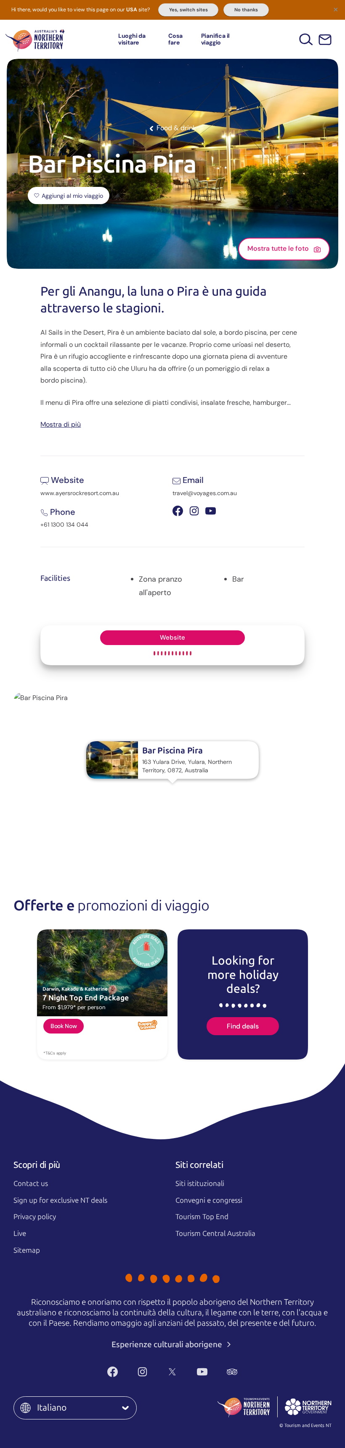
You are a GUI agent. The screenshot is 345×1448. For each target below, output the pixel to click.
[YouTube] (202, 1372)
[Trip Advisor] (232, 1372)
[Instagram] (142, 1372)
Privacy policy (34, 1216)
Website (172, 637)
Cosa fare (175, 39)
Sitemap (26, 1250)
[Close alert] (335, 9)
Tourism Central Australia (215, 1233)
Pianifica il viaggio (215, 39)
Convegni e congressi (208, 1200)
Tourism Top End (201, 1216)
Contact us (30, 1183)
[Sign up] (325, 40)
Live (19, 1233)
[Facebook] (112, 1372)
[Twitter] (172, 1372)
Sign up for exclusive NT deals (60, 1200)
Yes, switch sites (188, 10)
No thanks (246, 10)
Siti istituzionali (199, 1183)
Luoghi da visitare (132, 39)
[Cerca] (306, 39)
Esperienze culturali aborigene (167, 1344)
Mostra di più (60, 424)
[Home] (34, 39)
